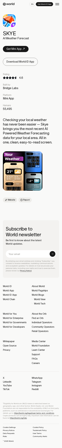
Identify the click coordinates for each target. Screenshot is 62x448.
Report (26, 200)
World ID (7, 286)
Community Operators (43, 326)
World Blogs (38, 295)
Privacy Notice (26, 271)
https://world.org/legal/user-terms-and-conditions (34, 413)
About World (38, 286)
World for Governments (15, 322)
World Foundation (41, 345)
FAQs (35, 358)
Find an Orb (38, 318)
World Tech (39, 303)
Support (36, 354)
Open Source (9, 345)
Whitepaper (9, 341)
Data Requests (8, 433)
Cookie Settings (9, 427)
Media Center (39, 341)
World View (39, 299)
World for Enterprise (13, 318)
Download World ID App (20, 61)
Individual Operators (42, 322)
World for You (10, 313)
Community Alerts (40, 436)
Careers (36, 363)
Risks (5, 436)
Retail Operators (40, 331)
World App (8, 290)
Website (11, 200)
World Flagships (40, 290)
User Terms (37, 433)
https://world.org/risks (18, 418)
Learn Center (38, 350)
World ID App (10, 295)
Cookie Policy (38, 427)
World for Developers (14, 326)
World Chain (9, 299)
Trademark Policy (40, 430)
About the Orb (39, 313)
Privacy (6, 350)
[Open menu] (57, 4)
